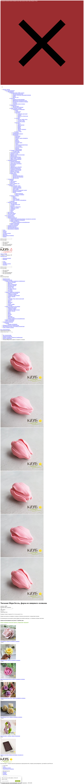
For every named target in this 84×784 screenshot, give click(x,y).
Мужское (17, 148)
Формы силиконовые (14, 223)
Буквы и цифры (11, 304)
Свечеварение (11, 179)
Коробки (7, 323)
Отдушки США (16, 151)
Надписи (10, 314)
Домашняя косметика (12, 160)
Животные (17, 122)
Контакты (5, 234)
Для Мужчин (18, 111)
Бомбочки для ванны (14, 171)
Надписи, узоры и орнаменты (21, 138)
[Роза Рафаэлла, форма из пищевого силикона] (8, 640)
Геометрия (10, 305)
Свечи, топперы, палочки (8, 327)
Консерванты (13, 164)
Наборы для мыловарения (15, 159)
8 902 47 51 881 (3, 253)
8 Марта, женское (11, 296)
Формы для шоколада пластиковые (12, 306)
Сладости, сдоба (21, 120)
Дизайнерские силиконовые (19, 109)
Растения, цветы (18, 142)
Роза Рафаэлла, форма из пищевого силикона (9, 641)
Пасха (19, 117)
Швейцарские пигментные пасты (20, 100)
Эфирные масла (13, 155)
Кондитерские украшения (13, 228)
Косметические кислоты (15, 168)
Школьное (17, 137)
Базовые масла (13, 105)
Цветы (16, 110)
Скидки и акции (11, 214)
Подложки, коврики (12, 288)
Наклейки (12, 201)
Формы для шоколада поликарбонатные (21, 222)
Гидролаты (12, 165)
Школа (9, 313)
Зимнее (16, 139)
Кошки (19, 127)
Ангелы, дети (11, 287)
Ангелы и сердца (18, 147)
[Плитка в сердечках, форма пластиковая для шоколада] (8, 753)
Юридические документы (8, 235)
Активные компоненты (15, 161)
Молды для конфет (12, 282)
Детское (9, 303)
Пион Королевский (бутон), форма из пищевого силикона (12, 679)
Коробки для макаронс (12, 324)
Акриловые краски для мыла (19, 103)
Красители (12, 98)
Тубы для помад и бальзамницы (19, 200)
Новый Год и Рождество (23, 116)
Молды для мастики (14, 224)
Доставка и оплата (7, 233)
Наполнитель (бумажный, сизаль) (20, 190)
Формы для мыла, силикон (16, 108)
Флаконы (15, 197)
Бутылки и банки (21, 121)
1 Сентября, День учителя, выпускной (16, 298)
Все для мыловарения (10, 90)
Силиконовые (16, 132)
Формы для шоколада (14, 221)
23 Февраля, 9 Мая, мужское (14, 295)
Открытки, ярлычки (17, 186)
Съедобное (17, 118)
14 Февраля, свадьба (12, 294)
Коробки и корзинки (17, 191)
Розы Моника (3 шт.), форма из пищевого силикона (11, 717)
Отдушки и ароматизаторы (16, 150)
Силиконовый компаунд (18, 133)
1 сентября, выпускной (22, 113)
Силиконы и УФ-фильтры (15, 169)
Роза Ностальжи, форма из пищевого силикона (10, 660)
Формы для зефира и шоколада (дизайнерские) (15, 281)
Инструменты (11, 212)
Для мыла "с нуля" (14, 153)
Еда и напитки (18, 145)
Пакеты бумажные (19, 193)
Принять (17, 781)
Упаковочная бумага (17, 187)
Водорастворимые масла (18, 175)
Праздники (17, 112)
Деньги (16, 143)
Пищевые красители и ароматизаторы (11, 325)
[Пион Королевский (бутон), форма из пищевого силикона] (8, 678)
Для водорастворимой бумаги (21, 144)
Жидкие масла (16, 106)
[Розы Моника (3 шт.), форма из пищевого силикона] (8, 715)
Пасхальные (17, 135)
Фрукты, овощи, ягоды (22, 119)
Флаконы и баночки (14, 195)
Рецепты (5, 231)
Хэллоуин (12, 205)
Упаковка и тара (11, 184)
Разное (9, 315)
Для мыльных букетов (15, 152)
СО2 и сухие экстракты (15, 162)
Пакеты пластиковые (19, 194)
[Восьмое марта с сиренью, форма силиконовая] (8, 734)
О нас (4, 230)
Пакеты (14, 192)
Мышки (19, 126)
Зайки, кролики (21, 124)
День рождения (13, 203)
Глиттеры (15, 102)
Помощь (4, 236)
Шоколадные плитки (12, 307)
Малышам (17, 141)
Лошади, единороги (22, 129)
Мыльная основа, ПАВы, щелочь (17, 92)
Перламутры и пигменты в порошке (20, 101)
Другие (19, 123)
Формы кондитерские (12, 217)
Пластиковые (15, 134)
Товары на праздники (12, 202)
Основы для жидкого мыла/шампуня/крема (22, 95)
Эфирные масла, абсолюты (16, 166)
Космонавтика (11, 286)
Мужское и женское (12, 285)
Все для (5, 329)
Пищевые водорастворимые (19, 99)
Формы (11, 180)
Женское (17, 140)
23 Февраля (12, 208)
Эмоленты (15, 174)
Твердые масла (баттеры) (18, 107)
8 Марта (19, 114)
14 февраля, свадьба (14, 207)
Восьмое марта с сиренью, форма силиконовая (10, 735)
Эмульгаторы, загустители (15, 163)
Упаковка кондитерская (13, 225)
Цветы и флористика (12, 284)
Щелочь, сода (15, 97)
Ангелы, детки (18, 131)
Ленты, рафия (16, 189)
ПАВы (14, 96)
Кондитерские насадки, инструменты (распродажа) (13, 326)
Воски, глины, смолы (14, 172)
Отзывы (4, 232)
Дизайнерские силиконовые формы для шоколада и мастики (23, 218)
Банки (14, 196)
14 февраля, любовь (12, 308)
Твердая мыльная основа (18, 93)
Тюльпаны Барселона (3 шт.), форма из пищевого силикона (12, 698)
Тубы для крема (16, 199)
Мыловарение (11, 91)
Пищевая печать (11, 216)
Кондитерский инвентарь (13, 227)
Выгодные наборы (12, 213)
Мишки (19, 128)
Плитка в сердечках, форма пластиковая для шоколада (11, 754)
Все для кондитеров (9, 215)
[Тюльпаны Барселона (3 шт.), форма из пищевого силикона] (8, 697)
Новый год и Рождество (13, 293)
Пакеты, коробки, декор (15, 185)
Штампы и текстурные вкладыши (17, 154)
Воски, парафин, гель (14, 183)
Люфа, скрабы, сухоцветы (15, 158)
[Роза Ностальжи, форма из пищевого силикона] (8, 659)
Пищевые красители (12, 226)
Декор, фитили (13, 181)
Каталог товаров (6, 89)
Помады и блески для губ (15, 170)
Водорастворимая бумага (15, 157)
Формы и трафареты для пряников (17, 220)
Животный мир (18, 149)
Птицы (19, 130)
